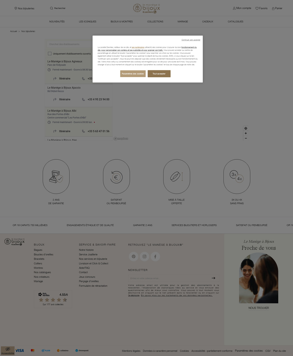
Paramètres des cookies (133, 74)
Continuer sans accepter (191, 40)
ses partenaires (138, 47)
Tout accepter (159, 74)
